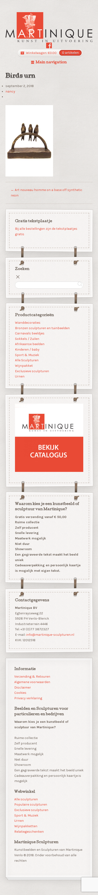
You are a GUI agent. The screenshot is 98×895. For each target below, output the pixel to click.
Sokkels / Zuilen (27, 339)
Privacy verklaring (28, 698)
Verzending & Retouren (32, 677)
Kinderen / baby (27, 349)
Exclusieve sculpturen (32, 371)
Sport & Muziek (27, 355)
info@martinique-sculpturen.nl (50, 635)
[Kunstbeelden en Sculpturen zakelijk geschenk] (49, 27)
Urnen (19, 376)
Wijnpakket (24, 366)
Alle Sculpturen (26, 360)
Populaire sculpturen (30, 804)
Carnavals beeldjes (29, 333)
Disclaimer (22, 687)
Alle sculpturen (26, 799)
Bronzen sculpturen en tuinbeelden (42, 328)
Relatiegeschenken (29, 832)
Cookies (20, 693)
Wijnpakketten (25, 826)
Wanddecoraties (27, 323)
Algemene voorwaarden (32, 682)
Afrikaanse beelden (29, 344)
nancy (10, 91)
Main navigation (51, 62)
